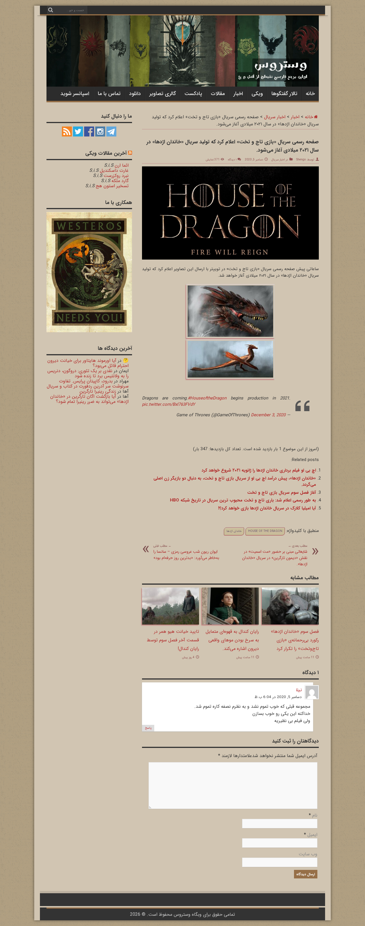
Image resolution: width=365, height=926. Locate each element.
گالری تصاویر (162, 94)
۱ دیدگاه (232, 160)
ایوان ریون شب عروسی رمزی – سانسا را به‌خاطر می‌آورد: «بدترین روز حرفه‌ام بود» (186, 552)
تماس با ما (109, 94)
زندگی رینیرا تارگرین (98, 391)
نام (314, 815)
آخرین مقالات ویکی (106, 153)
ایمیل (312, 834)
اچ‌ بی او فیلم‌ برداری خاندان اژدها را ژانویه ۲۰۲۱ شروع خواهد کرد (259, 470)
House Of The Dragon (265, 531)
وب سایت (308, 854)
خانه (310, 94)
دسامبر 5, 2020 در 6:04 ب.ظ (278, 697)
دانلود (135, 94)
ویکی (257, 94)
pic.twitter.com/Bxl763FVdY (168, 404)
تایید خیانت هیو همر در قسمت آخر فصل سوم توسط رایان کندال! (173, 640)
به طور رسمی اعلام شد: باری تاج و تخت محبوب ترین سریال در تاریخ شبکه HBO (243, 500)
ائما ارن (122, 165)
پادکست (193, 94)
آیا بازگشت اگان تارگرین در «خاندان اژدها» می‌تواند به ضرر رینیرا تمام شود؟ (89, 399)
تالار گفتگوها (284, 94)
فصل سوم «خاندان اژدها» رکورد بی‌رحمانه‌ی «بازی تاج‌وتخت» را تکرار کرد (295, 640)
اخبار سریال (274, 117)
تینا (299, 690)
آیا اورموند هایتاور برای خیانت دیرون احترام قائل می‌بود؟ (88, 363)
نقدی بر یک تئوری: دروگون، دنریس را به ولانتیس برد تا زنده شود (88, 373)
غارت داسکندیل (114, 170)
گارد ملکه (120, 180)
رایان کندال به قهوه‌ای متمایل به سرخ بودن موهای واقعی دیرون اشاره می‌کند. (232, 640)
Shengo (301, 160)
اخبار (238, 94)
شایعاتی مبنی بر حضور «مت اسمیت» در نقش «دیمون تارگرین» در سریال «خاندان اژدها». (274, 555)
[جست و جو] (50, 10)
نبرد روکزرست (116, 175)
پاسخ (148, 728)
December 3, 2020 (268, 415)
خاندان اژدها (234, 531)
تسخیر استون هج (112, 185)
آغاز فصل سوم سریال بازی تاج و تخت (281, 492)
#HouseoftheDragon (207, 398)
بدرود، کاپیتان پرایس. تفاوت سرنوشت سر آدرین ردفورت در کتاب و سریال (88, 384)
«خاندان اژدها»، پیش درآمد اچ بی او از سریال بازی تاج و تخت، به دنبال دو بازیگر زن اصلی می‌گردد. (234, 481)
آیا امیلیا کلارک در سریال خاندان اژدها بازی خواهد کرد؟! (267, 508)
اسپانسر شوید (74, 94)
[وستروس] (182, 74)
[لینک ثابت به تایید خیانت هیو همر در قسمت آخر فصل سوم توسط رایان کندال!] (170, 623)
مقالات (218, 94)
